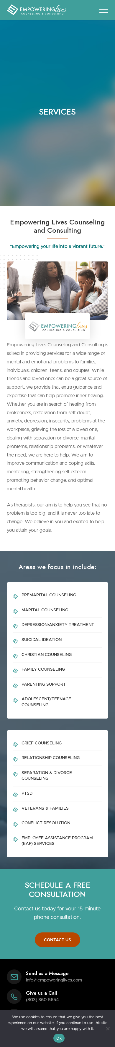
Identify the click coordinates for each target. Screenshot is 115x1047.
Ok (59, 1038)
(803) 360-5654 (42, 1000)
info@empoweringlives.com (54, 980)
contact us (57, 940)
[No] (108, 1028)
